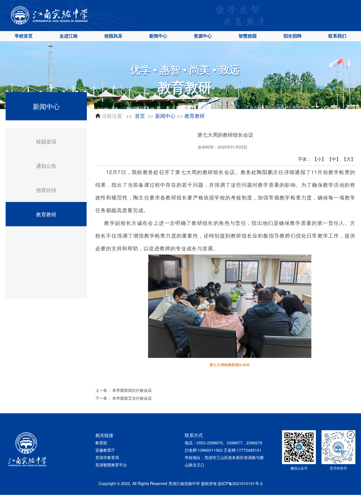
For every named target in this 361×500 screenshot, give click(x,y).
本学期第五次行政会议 (132, 398)
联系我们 (337, 35)
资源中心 (203, 35)
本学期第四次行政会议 (132, 390)
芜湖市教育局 (107, 457)
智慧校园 (248, 35)
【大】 (348, 159)
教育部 (101, 442)
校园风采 (113, 35)
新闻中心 (158, 35)
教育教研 (46, 214)
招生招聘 (292, 35)
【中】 (334, 159)
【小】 (319, 159)
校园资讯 (46, 141)
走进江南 (69, 35)
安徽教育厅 (105, 450)
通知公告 (46, 165)
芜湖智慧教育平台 (111, 465)
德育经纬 (46, 190)
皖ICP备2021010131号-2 (240, 483)
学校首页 (24, 35)
